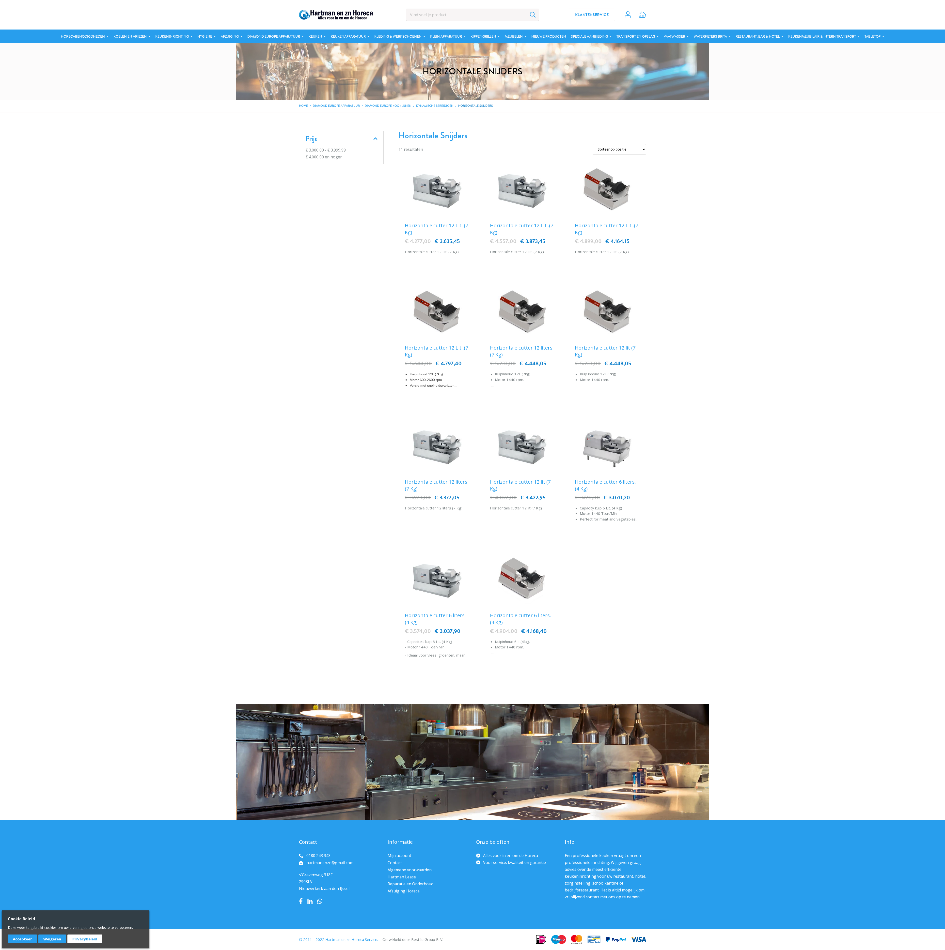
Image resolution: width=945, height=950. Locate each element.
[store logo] (336, 15)
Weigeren (52, 938)
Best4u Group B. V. (427, 939)
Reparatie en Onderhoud (410, 884)
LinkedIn (310, 901)
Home (303, 106)
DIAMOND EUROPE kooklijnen (388, 106)
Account (628, 14)
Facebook (301, 901)
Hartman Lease (402, 877)
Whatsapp (319, 901)
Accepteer (22, 938)
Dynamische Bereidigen (434, 106)
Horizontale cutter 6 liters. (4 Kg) (605, 485)
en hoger (323, 157)
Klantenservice (592, 15)
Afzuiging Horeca (404, 891)
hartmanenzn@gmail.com (329, 862)
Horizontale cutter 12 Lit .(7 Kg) (436, 229)
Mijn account (399, 855)
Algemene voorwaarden (410, 870)
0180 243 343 (318, 855)
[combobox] (472, 15)
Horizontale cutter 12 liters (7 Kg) (521, 351)
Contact (395, 862)
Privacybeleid (84, 938)
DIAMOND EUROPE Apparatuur (336, 106)
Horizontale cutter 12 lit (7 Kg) (605, 351)
